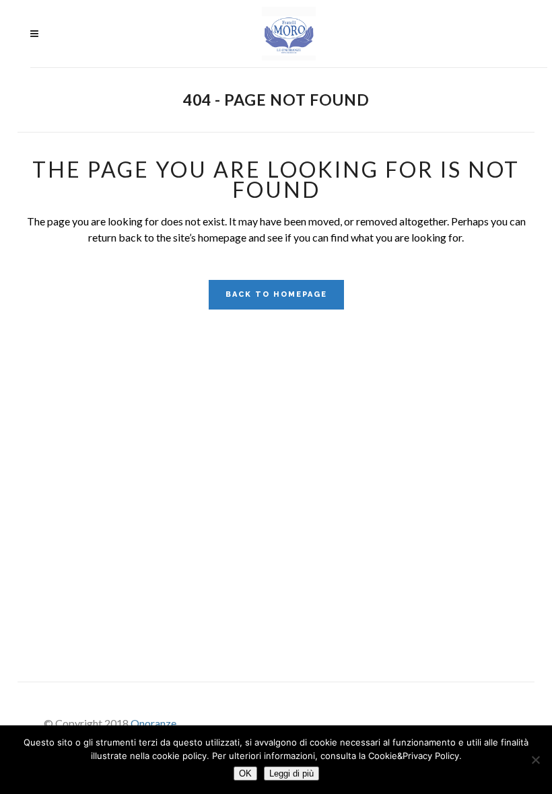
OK (245, 773)
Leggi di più (291, 773)
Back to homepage (276, 294)
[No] (535, 759)
